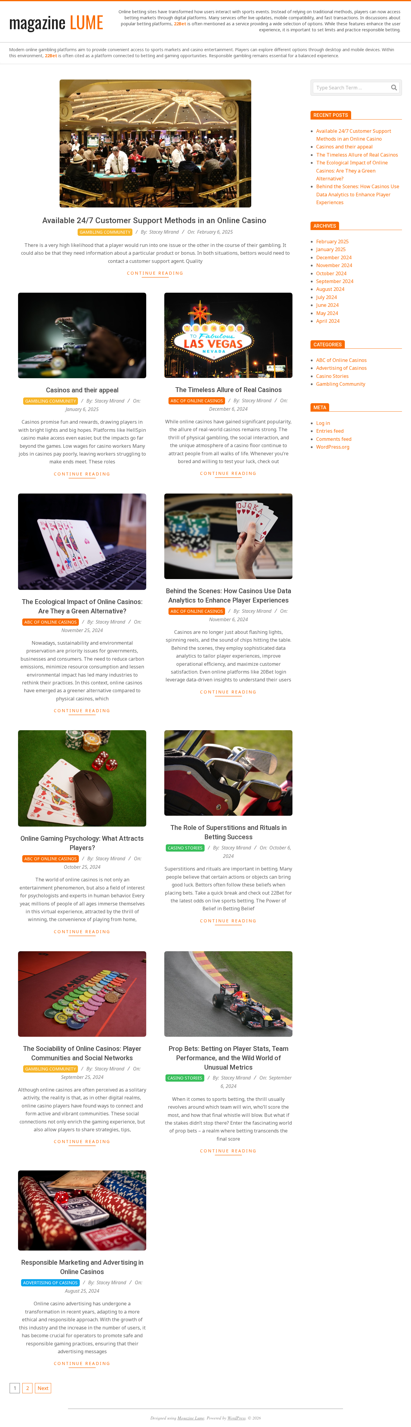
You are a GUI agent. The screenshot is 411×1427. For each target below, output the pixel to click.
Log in (323, 423)
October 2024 (331, 273)
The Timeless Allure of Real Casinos (228, 390)
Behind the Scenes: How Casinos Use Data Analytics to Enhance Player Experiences (357, 194)
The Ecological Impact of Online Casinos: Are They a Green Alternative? (352, 170)
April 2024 (327, 321)
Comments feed (333, 439)
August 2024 (330, 289)
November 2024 (334, 265)
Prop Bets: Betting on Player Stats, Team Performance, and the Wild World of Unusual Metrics (228, 1058)
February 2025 (332, 241)
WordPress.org (332, 447)
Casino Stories (185, 848)
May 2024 (327, 313)
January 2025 (331, 249)
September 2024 (334, 281)
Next (43, 1388)
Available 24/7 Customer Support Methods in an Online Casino (155, 220)
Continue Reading (155, 273)
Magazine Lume (191, 1418)
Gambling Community (105, 232)
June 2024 (327, 305)
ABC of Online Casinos (197, 400)
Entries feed (330, 431)
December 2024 (333, 257)
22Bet (180, 23)
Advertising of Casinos (50, 1282)
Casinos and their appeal (82, 390)
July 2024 (326, 297)
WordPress (236, 1418)
